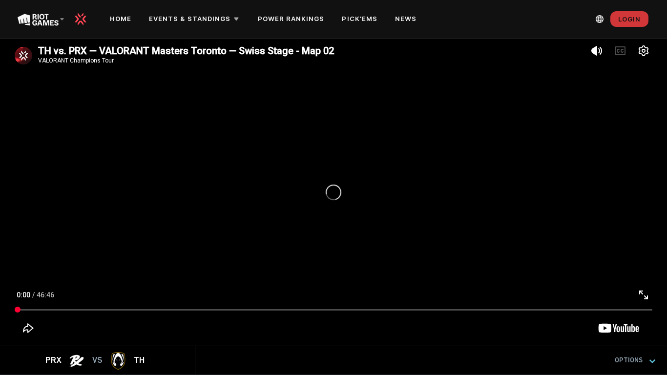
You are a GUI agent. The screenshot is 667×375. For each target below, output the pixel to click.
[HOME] (84, 19)
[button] (195, 19)
